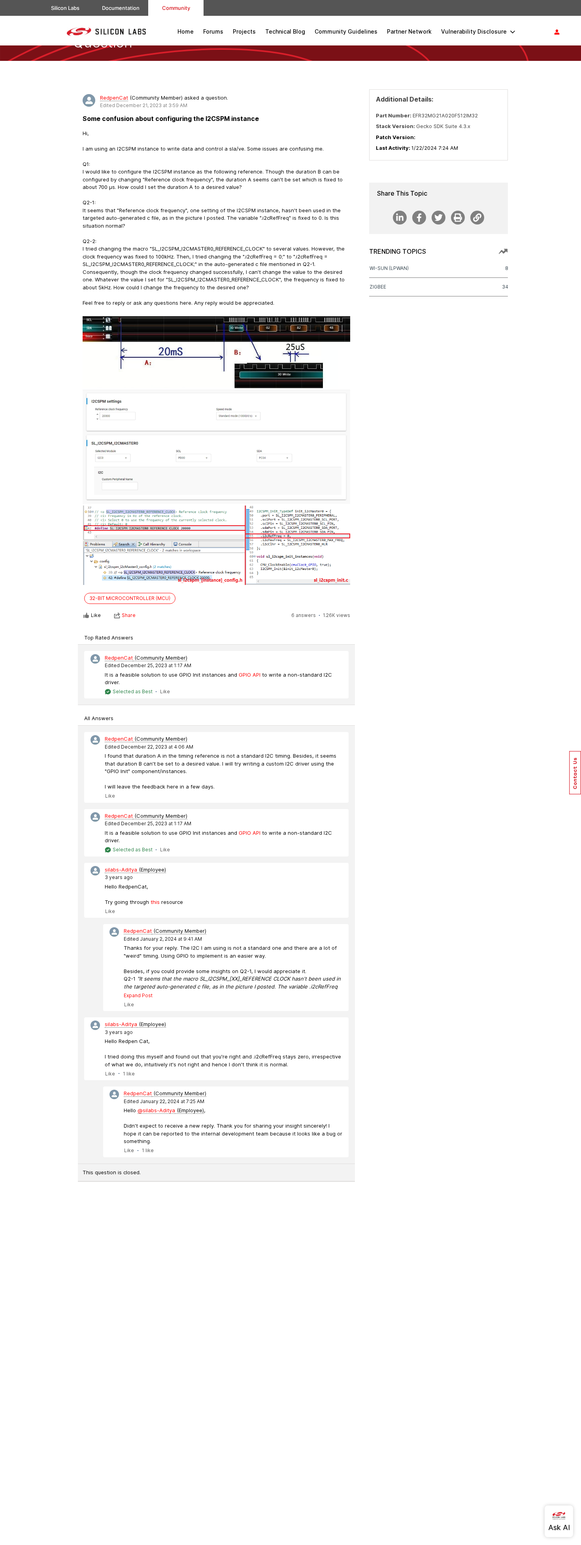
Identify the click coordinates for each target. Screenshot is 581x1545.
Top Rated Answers (108, 637)
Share (129, 615)
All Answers (98, 718)
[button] (575, 772)
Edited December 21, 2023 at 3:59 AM (143, 105)
